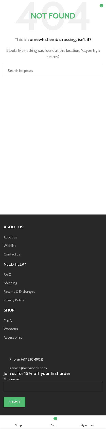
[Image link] (41, 351)
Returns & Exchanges (19, 291)
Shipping (10, 283)
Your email (11, 379)
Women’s (11, 329)
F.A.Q (7, 274)
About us (10, 237)
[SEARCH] (96, 70)
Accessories (13, 337)
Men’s (8, 320)
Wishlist (10, 245)
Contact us (12, 254)
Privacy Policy (14, 300)
